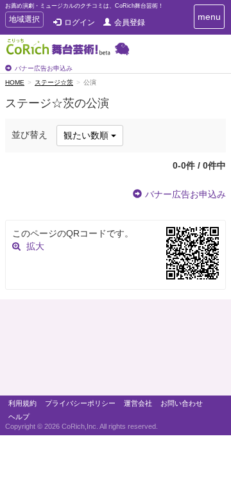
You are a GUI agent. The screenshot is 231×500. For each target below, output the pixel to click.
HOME (14, 82)
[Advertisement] (115, 351)
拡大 (35, 246)
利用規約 (22, 403)
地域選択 (24, 21)
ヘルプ (19, 417)
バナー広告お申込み (44, 68)
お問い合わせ (181, 403)
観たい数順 (87, 135)
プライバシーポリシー (80, 403)
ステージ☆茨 (54, 82)
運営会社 (138, 403)
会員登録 (129, 22)
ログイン (79, 22)
